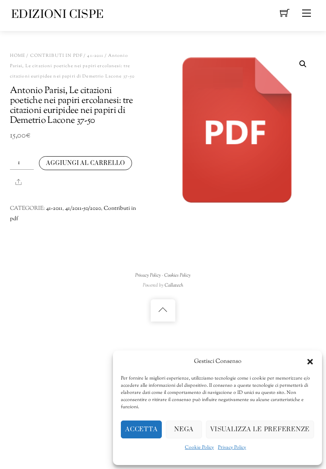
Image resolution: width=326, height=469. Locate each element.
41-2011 (95, 55)
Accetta (141, 429)
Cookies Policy (177, 275)
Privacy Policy (232, 447)
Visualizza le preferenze (260, 429)
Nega (184, 429)
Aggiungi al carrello (85, 163)
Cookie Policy (199, 447)
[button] (310, 362)
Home (18, 55)
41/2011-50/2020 (83, 209)
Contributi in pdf (56, 55)
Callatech (174, 285)
